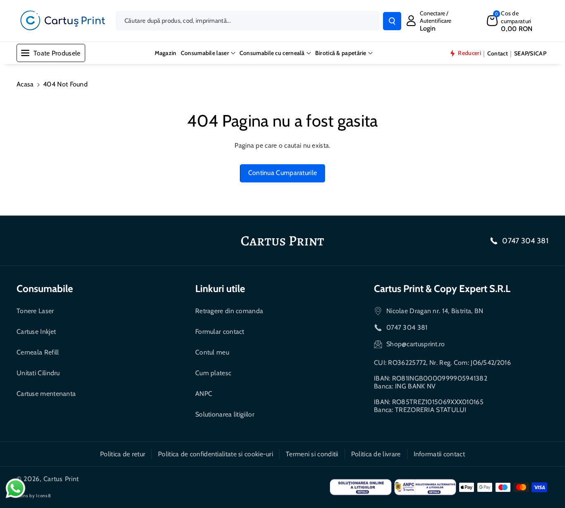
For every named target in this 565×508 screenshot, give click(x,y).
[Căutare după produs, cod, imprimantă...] (392, 21)
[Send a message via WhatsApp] (15, 488)
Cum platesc (213, 373)
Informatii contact (439, 454)
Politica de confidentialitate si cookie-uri (215, 454)
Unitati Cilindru (38, 373)
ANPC (203, 394)
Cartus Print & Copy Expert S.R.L (442, 289)
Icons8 (43, 495)
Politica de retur (122, 454)
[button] (517, 21)
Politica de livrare (376, 454)
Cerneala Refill (38, 352)
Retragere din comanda (229, 311)
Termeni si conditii (312, 454)
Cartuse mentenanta (46, 394)
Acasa (25, 84)
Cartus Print (61, 479)
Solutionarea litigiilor (224, 414)
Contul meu (212, 352)
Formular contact (219, 331)
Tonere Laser (35, 311)
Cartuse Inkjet (36, 331)
